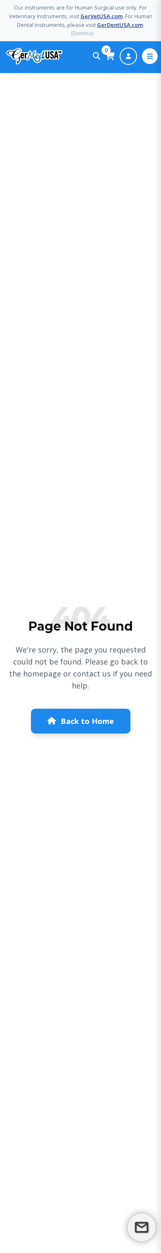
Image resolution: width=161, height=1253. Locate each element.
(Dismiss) (82, 33)
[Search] (96, 56)
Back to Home (87, 721)
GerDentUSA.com (120, 24)
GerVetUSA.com (101, 16)
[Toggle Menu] (150, 56)
